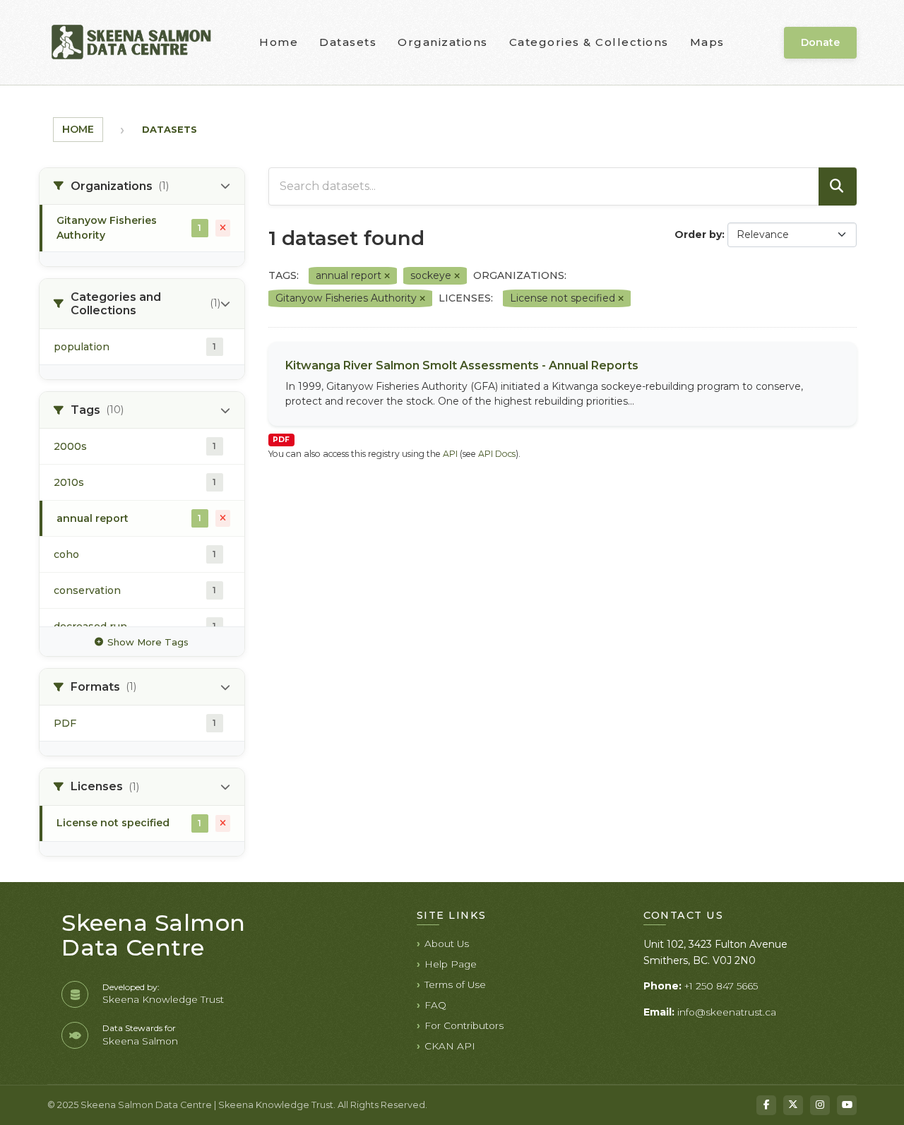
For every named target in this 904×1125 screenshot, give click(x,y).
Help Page (450, 964)
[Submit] (838, 186)
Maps (707, 42)
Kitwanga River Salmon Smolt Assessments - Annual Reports (461, 365)
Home (278, 42)
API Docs (497, 453)
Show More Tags (148, 642)
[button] (142, 186)
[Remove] (387, 276)
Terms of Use (455, 984)
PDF (281, 439)
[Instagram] (820, 1105)
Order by (698, 234)
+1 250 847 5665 (721, 986)
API (450, 453)
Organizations (443, 42)
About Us (446, 943)
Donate (820, 42)
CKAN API (449, 1046)
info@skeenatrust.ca (726, 1012)
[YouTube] (847, 1105)
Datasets (347, 42)
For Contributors (464, 1025)
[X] (793, 1105)
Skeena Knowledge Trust (163, 999)
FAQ (435, 1005)
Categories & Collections (589, 42)
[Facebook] (766, 1105)
